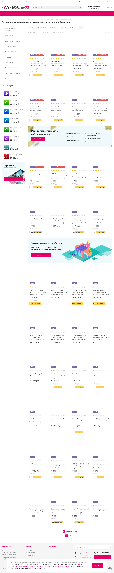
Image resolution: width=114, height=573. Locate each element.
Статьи (43, 1)
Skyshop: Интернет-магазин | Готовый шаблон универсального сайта (59, 292)
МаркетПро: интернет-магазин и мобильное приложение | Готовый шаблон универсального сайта (79, 221)
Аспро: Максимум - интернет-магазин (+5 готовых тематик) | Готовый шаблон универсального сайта (38, 176)
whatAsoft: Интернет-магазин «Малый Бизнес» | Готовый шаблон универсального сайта (101, 337)
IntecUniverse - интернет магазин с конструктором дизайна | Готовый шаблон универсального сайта (80, 64)
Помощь (28, 546)
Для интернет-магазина (12, 41)
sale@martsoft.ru (83, 553)
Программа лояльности (33, 1)
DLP (6, 78)
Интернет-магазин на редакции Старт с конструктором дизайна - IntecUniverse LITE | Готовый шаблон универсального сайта (101, 64)
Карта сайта (52, 546)
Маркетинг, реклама (11, 52)
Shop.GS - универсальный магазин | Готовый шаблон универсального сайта (101, 421)
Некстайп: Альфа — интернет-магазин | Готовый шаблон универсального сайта (79, 376)
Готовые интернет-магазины (11, 29)
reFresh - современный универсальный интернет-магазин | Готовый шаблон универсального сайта (37, 421)
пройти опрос (41, 255)
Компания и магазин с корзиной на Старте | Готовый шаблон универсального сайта (58, 466)
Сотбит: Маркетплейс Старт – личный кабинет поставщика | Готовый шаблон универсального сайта (58, 421)
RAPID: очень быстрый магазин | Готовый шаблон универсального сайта (59, 376)
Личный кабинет (30, 555)
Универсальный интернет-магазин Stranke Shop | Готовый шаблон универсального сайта (37, 511)
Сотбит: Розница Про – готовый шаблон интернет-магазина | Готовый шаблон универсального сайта (58, 337)
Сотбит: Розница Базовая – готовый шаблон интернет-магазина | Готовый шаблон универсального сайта (59, 221)
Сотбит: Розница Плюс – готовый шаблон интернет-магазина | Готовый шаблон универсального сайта (79, 337)
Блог (3, 550)
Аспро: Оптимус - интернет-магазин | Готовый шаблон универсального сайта (100, 176)
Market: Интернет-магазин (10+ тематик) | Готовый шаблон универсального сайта (80, 421)
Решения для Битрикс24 (13, 73)
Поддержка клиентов (12, 46)
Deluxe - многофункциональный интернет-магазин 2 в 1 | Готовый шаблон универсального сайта (79, 109)
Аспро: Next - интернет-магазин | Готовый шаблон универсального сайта (101, 109)
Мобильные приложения (12, 68)
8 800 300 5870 (94, 6)
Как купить (28, 550)
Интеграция (8, 57)
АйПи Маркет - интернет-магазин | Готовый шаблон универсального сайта (101, 511)
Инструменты (9, 62)
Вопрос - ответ (30, 553)
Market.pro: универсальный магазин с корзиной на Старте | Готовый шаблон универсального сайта (101, 466)
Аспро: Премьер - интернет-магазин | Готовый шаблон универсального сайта (100, 221)
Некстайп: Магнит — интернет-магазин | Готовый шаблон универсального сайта (58, 109)
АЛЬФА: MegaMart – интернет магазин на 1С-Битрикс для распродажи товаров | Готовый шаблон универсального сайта (101, 292)
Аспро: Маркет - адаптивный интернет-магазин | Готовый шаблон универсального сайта (80, 176)
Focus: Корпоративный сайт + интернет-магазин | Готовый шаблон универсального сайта (101, 376)
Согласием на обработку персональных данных (59, 566)
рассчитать (38, 138)
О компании (6, 546)
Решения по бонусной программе (65, 1)
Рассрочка (50, 1)
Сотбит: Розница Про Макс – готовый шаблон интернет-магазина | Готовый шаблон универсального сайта (37, 376)
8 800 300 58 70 (103, 553)
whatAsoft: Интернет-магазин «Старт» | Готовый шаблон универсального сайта (37, 292)
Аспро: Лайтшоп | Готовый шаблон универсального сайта (37, 221)
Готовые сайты (9, 36)
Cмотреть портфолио (13, 179)
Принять (97, 565)
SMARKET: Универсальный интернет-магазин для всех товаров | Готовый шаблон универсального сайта (80, 511)
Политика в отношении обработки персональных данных (10, 559)
